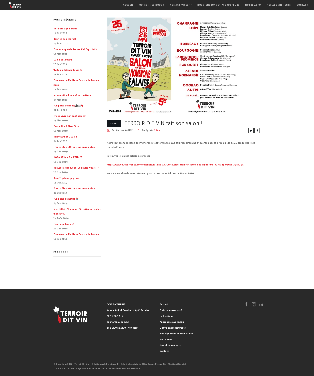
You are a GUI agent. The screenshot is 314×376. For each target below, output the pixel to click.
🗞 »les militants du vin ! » (67, 69)
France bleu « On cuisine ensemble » (74, 146)
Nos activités (179, 4)
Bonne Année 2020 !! (65, 136)
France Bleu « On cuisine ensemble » (74, 188)
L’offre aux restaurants (173, 327)
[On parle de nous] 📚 (65, 198)
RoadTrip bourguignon (66, 178)
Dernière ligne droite (65, 28)
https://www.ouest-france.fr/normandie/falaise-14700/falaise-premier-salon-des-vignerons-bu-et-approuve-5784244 (175, 164)
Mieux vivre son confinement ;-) (71, 115)
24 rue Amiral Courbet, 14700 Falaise (128, 310)
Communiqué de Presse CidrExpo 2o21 (75, 49)
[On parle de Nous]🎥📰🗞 (68, 105)
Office (157, 130)
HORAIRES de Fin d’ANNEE (67, 157)
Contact (302, 4)
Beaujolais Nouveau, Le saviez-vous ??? (75, 167)
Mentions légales (177, 364)
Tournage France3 (63, 224)
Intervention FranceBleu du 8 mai (72, 95)
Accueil (128, 4)
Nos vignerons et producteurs (218, 4)
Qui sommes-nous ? (151, 4)
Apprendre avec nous (172, 321)
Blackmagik (112, 364)
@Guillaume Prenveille (154, 364)
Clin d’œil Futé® (62, 59)
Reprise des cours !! (64, 38)
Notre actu (253, 4)
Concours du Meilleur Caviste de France (76, 234)
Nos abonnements (279, 4)
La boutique (166, 316)
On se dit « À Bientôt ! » (66, 126)
